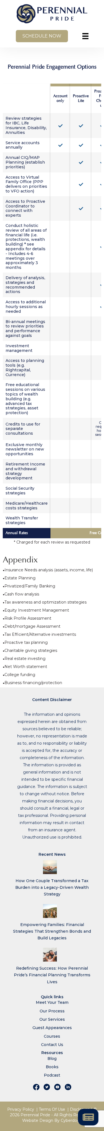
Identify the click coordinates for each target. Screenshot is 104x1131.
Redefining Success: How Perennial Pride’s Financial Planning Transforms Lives (52, 975)
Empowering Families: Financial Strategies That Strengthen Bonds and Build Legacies (52, 931)
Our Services (52, 1019)
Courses (52, 1036)
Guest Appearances (52, 1027)
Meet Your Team (52, 1002)
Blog (52, 1058)
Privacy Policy (20, 1109)
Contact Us (52, 1044)
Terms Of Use (52, 1109)
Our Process (52, 1011)
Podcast (52, 1075)
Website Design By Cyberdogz (52, 1120)
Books (52, 1066)
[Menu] (85, 36)
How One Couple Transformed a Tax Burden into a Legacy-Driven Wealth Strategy (52, 887)
